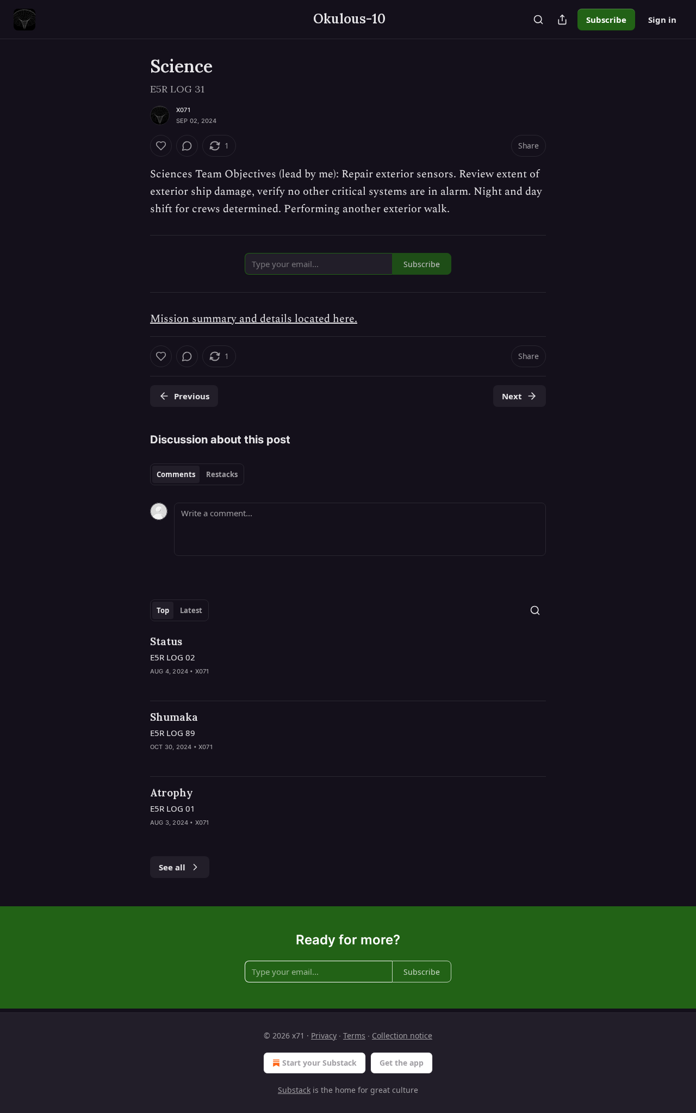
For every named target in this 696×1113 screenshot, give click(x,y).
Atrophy (171, 792)
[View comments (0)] (187, 146)
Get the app (402, 1063)
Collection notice (402, 1035)
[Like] (161, 146)
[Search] (538, 19)
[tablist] (197, 474)
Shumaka (174, 717)
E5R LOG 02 (172, 657)
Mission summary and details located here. (253, 319)
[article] (348, 663)
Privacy (324, 1035)
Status (166, 641)
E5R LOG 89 (172, 732)
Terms (354, 1035)
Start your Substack (319, 1063)
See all (172, 867)
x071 (183, 110)
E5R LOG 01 (172, 808)
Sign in (662, 19)
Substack (294, 1090)
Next (512, 396)
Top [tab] (163, 610)
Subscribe (606, 19)
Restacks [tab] (222, 474)
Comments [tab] (176, 474)
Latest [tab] (191, 610)
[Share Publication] (562, 19)
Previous (191, 396)
